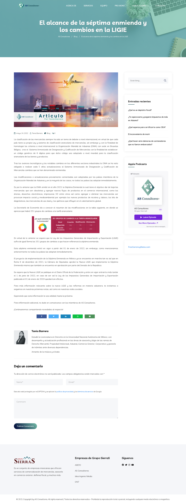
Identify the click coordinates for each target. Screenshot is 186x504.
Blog (48, 133)
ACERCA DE (71, 5)
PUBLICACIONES (139, 5)
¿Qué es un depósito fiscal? (140, 110)
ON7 (77, 482)
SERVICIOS (88, 5)
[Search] (163, 80)
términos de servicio (85, 391)
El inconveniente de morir (139, 134)
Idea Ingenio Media (83, 476)
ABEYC (78, 465)
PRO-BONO (120, 5)
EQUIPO (103, 5)
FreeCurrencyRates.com (139, 247)
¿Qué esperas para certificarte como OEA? (147, 127)
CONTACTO (160, 5)
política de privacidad (65, 391)
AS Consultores (82, 470)
